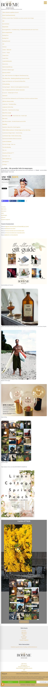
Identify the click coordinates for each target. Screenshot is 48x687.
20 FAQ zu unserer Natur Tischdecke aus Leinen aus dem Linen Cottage (18, 18)
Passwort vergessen (5, 219)
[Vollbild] (30, 573)
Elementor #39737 (6, 72)
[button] (5, 201)
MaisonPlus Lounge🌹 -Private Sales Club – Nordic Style (14, 115)
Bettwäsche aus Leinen (10, 228)
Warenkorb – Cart (6, 155)
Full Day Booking (6, 84)
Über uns (4, 150)
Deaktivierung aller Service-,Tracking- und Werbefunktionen (24, 647)
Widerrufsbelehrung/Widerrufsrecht (10, 12)
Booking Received (6, 41)
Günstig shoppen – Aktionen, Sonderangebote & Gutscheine (15, 87)
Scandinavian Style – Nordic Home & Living (11, 135)
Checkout (4, 46)
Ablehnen (28, 682)
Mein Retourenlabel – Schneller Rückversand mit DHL (14, 121)
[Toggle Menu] (45, 2)
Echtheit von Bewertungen (8, 69)
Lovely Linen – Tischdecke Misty (9, 104)
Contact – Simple (6, 52)
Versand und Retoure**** (8, 153)
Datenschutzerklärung (7, 67)
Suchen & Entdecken (6, 141)
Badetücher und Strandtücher (11, 235)
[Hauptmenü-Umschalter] (46, 5)
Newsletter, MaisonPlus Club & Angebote (11, 127)
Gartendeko (11, 578)
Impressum (33, 684)
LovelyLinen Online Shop (7, 107)
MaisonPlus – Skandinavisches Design (10, 110)
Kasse (2, 213)
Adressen (3, 217)
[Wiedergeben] (5, 573)
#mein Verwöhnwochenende (8, 15)
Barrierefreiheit (5, 24)
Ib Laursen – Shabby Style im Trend (10, 92)
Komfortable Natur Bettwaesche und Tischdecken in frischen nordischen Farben (20, 98)
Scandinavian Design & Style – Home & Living (12, 133)
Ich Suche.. (3, 207)
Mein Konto (4, 118)
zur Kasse (4, 164)
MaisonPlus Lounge (6, 112)
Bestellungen (4, 215)
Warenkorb (3, 211)
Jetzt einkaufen (24, 621)
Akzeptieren (10, 682)
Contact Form (5, 55)
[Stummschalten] (28, 573)
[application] (18, 549)
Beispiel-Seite (5, 26)
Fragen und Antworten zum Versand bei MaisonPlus (13, 81)
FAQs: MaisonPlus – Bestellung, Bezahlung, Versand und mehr (16, 78)
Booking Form (5, 35)
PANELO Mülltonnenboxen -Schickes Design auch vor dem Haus (16, 130)
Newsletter (4, 124)
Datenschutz (28, 684)
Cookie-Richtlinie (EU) (7, 61)
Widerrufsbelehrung (6, 158)
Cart (3, 44)
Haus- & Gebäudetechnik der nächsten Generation (13, 89)
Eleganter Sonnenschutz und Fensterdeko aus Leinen (17, 226)
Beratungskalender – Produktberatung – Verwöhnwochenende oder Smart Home (20, 29)
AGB (3, 21)
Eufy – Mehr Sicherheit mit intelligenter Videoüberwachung (15, 75)
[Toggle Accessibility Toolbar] (3, 684)
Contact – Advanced (6, 49)
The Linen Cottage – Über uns (8, 144)
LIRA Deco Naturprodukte (8, 101)
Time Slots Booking (6, 147)
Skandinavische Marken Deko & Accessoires (12, 138)
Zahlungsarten (5, 161)
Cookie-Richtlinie (23, 684)
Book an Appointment (7, 32)
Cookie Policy (5, 58)
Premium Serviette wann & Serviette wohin (14, 230)
